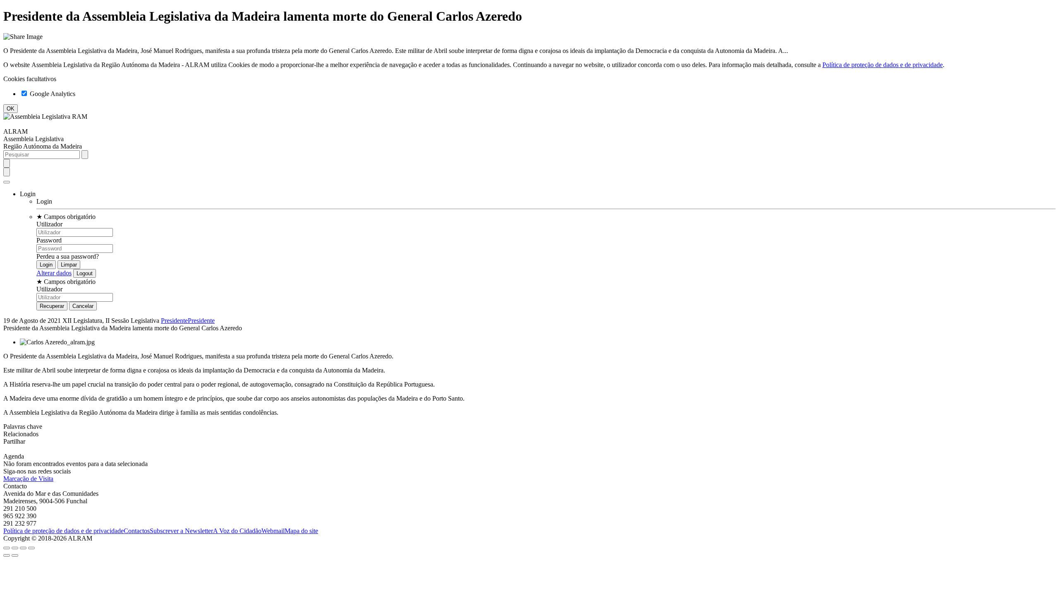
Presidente (174, 320)
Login (44, 201)
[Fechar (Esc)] (6, 548)
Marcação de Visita (28, 478)
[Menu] (6, 182)
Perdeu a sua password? (67, 256)
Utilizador (49, 224)
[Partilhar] (15, 548)
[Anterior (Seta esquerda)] (6, 555)
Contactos (137, 530)
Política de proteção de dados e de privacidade (882, 64)
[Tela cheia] (23, 548)
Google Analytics (51, 93)
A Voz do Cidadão (237, 530)
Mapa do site (301, 530)
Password (49, 240)
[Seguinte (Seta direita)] (15, 555)
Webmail (273, 530)
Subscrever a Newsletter (181, 530)
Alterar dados (54, 272)
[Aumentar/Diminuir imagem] (31, 548)
